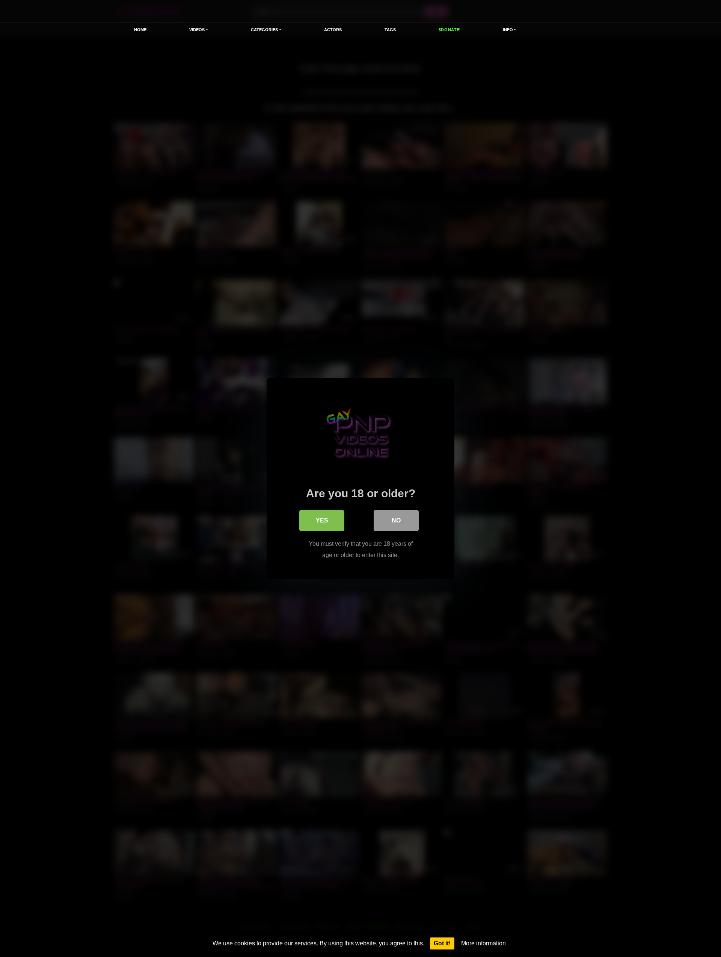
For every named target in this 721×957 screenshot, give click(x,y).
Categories (264, 29)
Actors (333, 29)
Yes (322, 520)
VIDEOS (197, 29)
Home (140, 29)
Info (508, 29)
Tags (390, 29)
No (396, 520)
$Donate (449, 29)
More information (483, 943)
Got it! (442, 943)
